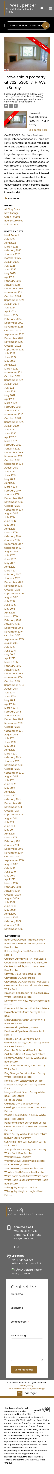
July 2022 (9, 353)
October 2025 (12, 258)
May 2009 (10, 910)
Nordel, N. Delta (13, 1100)
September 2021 (14, 380)
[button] (14, 1247)
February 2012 (12, 799)
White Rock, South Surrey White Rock (26, 1176)
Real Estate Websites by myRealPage (27, 1388)
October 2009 (12, 894)
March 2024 (11, 315)
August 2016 (11, 597)
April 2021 (9, 399)
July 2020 (9, 429)
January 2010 (12, 891)
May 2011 (9, 829)
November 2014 (13, 677)
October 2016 (12, 589)
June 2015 (10, 650)
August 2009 (11, 898)
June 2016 (10, 605)
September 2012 (14, 772)
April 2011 (9, 833)
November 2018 (13, 502)
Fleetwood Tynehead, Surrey (21, 1027)
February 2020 (12, 445)
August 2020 (11, 426)
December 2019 (13, 452)
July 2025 (9, 265)
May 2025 (10, 273)
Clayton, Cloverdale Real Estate (23, 974)
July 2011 (9, 822)
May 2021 (9, 395)
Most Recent (11, 235)
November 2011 (13, 807)
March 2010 (11, 883)
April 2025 (10, 277)
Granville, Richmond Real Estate (23, 1050)
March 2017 (11, 570)
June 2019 (10, 475)
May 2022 (9, 361)
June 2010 (10, 871)
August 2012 (11, 776)
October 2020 (12, 418)
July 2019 (9, 471)
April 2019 (9, 483)
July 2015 (9, 647)
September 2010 (14, 860)
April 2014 (10, 704)
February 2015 (12, 666)
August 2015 (11, 643)
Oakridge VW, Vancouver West (22, 1103)
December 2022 (13, 338)
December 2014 (13, 673)
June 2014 (10, 696)
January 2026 (12, 254)
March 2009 (11, 917)
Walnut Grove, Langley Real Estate (24, 1161)
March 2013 (11, 753)
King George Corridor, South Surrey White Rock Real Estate (23, 100)
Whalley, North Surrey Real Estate (24, 1172)
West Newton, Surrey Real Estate (23, 1168)
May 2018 (9, 525)
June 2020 (10, 433)
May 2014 (9, 700)
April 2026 (10, 243)
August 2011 (10, 818)
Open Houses (12, 216)
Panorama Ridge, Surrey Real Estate (25, 1122)
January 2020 (12, 448)
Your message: (19, 1335)
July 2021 (9, 387)
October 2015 (12, 635)
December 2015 (13, 628)
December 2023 (13, 323)
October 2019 (12, 460)
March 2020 (11, 441)
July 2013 (9, 738)
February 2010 (12, 887)
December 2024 (14, 288)
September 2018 (14, 509)
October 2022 (12, 345)
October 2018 (12, 506)
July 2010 (9, 868)
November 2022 (13, 342)
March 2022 (11, 368)
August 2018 (11, 513)
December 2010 (13, 849)
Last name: (17, 1307)
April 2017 (9, 566)
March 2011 (10, 837)
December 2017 (13, 544)
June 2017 (10, 559)
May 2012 (9, 788)
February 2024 (13, 319)
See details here (38, 130)
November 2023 (13, 326)
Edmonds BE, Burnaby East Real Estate (26, 1008)
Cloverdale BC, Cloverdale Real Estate (26, 981)
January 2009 (12, 925)
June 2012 (10, 784)
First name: (17, 1294)
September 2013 (14, 730)
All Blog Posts (12, 209)
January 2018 (12, 540)
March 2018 (11, 532)
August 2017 (11, 551)
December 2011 (13, 803)
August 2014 (11, 688)
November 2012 (13, 765)
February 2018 (12, 536)
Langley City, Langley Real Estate (23, 1080)
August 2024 (11, 304)
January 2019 (12, 494)
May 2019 (9, 479)
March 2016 (11, 616)
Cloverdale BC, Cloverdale (19, 978)
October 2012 (12, 769)
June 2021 (10, 391)
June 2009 (10, 906)
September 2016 (14, 593)
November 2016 (13, 586)
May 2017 (9, 563)
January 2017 (12, 578)
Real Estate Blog (13, 220)
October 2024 (12, 296)
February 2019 (12, 490)
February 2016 (12, 620)
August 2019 (11, 467)
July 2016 (9, 601)
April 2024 (10, 311)
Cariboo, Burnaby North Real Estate (25, 958)
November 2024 (13, 292)
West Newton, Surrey (16, 1164)
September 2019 (14, 464)
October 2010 (12, 856)
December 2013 (13, 719)
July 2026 (9, 239)
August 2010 (11, 864)
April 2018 (9, 529)
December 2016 (13, 582)
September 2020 (14, 422)
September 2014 (14, 685)
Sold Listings (11, 224)
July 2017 (9, 555)
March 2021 (11, 403)
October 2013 (12, 727)
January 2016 (12, 624)
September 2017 (14, 548)
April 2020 (10, 437)
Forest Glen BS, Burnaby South (22, 1039)
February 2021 (12, 407)
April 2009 (10, 913)
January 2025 (12, 285)
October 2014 (12, 681)
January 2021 (12, 410)
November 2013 (13, 723)
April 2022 (10, 365)
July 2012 (9, 780)
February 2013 (12, 757)
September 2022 (14, 349)
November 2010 (13, 852)
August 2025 (11, 262)
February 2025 (12, 281)
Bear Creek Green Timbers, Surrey (24, 939)
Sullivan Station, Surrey (17, 1138)
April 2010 (9, 879)
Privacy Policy (26, 1385)
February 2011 (12, 841)
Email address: (19, 1321)
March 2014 (11, 708)
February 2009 (12, 921)
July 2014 (9, 692)
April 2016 (9, 612)
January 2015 (12, 670)
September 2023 (14, 334)
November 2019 (13, 456)
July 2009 (9, 902)
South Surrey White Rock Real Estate (25, 1134)
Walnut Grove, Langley (17, 1157)
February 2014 (12, 711)
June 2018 (10, 521)
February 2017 (12, 574)
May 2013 (9, 746)
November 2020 (13, 414)
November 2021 (13, 372)
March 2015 (11, 662)
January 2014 (12, 715)
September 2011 (13, 814)
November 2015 (13, 631)
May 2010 (9, 875)
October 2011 (12, 810)
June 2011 (9, 826)
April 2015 (9, 658)
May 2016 (9, 608)
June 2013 (10, 742)
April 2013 (9, 750)
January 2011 (11, 845)
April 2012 (9, 792)
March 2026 (11, 246)
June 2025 (10, 269)
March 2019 (11, 487)
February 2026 (12, 250)
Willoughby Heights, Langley (20, 1187)
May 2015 (9, 654)
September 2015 (14, 639)
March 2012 (11, 795)
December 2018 (13, 498)
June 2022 (10, 357)
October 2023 (12, 330)
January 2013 (12, 761)
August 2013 (11, 734)
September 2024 (14, 300)
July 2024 (9, 307)
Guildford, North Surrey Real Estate (24, 1054)
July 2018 (9, 517)
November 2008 (13, 929)
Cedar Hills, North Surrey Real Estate (25, 962)
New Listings (11, 213)
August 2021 (11, 384)
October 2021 (12, 376)
